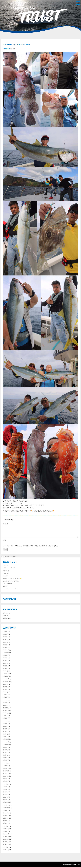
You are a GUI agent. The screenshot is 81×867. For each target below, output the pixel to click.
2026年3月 (5, 642)
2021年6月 (5, 786)
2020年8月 (5, 813)
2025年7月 (5, 660)
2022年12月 (6, 739)
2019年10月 (6, 839)
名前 (40, 540)
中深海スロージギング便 (9, 568)
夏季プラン (5, 586)
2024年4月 (5, 697)
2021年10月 (6, 776)
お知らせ (5, 613)
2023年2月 (5, 734)
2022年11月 (6, 742)
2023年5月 (5, 726)
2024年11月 (6, 678)
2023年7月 (5, 721)
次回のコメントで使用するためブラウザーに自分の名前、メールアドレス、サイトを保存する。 (33, 546)
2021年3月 (5, 794)
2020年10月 (6, 807)
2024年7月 (5, 689)
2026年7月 (5, 634)
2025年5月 (5, 665)
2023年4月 (5, 728)
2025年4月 (5, 668)
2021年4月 (5, 791)
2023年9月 (5, 715)
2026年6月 (5, 636)
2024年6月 (5, 692)
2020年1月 (5, 831)
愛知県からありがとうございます (11, 581)
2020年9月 (5, 810)
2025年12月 (6, 650)
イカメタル (5, 565)
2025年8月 (5, 657)
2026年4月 (5, 639)
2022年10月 (6, 744)
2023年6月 (5, 723)
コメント (40, 524)
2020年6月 (5, 818)
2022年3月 (5, 763)
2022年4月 (5, 760)
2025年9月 (5, 655)
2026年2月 (5, 644)
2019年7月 (5, 847)
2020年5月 (5, 820)
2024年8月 (5, 686)
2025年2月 (5, 673)
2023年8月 (5, 718)
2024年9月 (5, 684)
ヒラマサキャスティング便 (9, 589)
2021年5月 (5, 789)
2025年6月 (5, 663)
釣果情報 (12, 48)
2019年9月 (5, 841)
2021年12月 (6, 770)
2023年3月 (5, 731)
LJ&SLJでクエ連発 (7, 583)
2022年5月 (5, 757)
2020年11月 (6, 805)
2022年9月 (5, 747)
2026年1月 (5, 647)
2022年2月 (5, 765)
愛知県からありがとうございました (11, 578)
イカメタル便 (6, 570)
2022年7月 (5, 752)
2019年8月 (5, 844)
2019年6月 (5, 849)
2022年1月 (5, 768)
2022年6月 (5, 755)
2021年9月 (5, 778)
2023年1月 (5, 736)
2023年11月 (6, 710)
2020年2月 (5, 828)
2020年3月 (5, 826)
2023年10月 (6, 713)
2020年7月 (5, 815)
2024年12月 (6, 676)
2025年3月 (5, 671)
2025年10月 (6, 652)
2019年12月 (6, 834)
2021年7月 (5, 784)
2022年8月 (5, 749)
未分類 (4, 615)
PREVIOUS (6, 557)
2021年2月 (5, 797)
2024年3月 (5, 700)
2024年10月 (6, 681)
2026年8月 (5, 631)
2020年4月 (5, 823)
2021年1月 (5, 799)
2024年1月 (5, 705)
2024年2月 (5, 702)
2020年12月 (6, 802)
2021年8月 (5, 781)
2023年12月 (6, 707)
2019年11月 (6, 836)
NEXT (12, 557)
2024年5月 (5, 694)
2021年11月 (6, 773)
